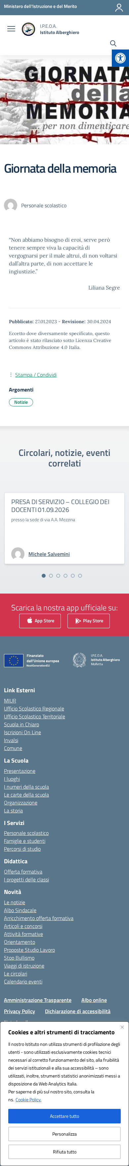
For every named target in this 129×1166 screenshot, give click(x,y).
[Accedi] (119, 7)
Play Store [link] (92, 620)
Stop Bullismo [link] (19, 958)
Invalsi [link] (11, 740)
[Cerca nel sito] (113, 44)
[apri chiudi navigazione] (11, 29)
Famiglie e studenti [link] (24, 841)
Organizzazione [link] (20, 802)
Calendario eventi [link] (23, 981)
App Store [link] (44, 620)
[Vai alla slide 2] (51, 576)
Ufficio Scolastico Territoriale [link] (34, 716)
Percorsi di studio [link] (22, 849)
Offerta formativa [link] (23, 871)
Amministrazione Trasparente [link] (37, 1000)
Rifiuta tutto (64, 1151)
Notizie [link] (21, 401)
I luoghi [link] (12, 779)
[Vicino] (122, 1027)
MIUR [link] (10, 700)
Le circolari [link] (15, 973)
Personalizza (64, 1133)
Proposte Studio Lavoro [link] (29, 950)
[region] (64, 1093)
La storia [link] (13, 810)
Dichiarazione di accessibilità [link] (77, 1011)
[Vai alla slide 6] (80, 576)
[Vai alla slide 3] (58, 576)
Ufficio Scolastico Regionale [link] (34, 708)
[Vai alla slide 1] (44, 576)
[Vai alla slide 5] (73, 576)
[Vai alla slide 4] (65, 576)
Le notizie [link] (14, 902)
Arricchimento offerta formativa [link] (38, 918)
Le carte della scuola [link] (26, 795)
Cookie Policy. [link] (28, 1099)
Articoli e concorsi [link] (23, 926)
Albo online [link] (94, 1000)
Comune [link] (13, 748)
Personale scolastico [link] (26, 833)
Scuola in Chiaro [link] (21, 724)
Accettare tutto (64, 1116)
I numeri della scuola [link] (26, 787)
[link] (120, 58)
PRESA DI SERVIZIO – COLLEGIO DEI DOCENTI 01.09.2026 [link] (60, 506)
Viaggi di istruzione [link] (24, 966)
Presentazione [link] (19, 771)
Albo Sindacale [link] (20, 910)
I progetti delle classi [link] (26, 879)
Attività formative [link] (23, 934)
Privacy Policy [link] (19, 1011)
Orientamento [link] (19, 942)
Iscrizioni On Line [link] (22, 732)
